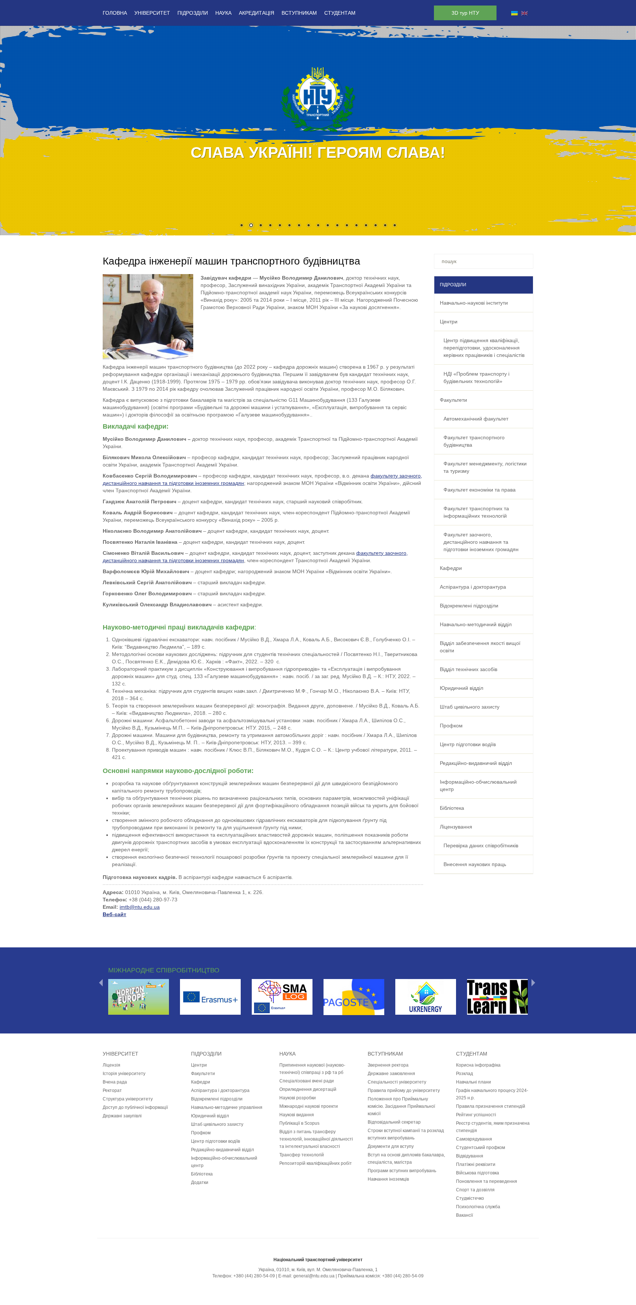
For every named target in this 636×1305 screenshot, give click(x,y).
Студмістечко (470, 1198)
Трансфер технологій (301, 1154)
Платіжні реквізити (475, 1164)
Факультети (453, 400)
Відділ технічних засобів (468, 669)
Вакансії (464, 1215)
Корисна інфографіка (478, 1065)
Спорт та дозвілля (475, 1189)
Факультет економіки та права (480, 490)
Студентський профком (480, 1147)
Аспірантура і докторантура (473, 587)
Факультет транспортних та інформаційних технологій (476, 512)
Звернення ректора (388, 1065)
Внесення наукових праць (475, 864)
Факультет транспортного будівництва (474, 441)
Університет (152, 13)
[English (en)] (524, 13)
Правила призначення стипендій (490, 1106)
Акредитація (256, 13)
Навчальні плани (473, 1082)
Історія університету (124, 1073)
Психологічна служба (478, 1206)
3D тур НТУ (465, 13)
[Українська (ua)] (514, 13)
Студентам (340, 13)
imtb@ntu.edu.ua (140, 907)
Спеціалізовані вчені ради (306, 1081)
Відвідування (469, 1156)
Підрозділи (192, 13)
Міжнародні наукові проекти (308, 1106)
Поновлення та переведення (486, 1181)
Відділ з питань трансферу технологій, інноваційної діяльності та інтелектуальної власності (316, 1139)
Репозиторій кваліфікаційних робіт (315, 1163)
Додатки (199, 1182)
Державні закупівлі (122, 1115)
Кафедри (451, 568)
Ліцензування (456, 827)
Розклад (464, 1073)
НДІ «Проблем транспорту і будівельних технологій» (476, 377)
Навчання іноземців (388, 1179)
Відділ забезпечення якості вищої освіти (480, 646)
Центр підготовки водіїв (468, 744)
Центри (448, 322)
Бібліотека (452, 808)
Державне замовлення (391, 1073)
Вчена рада (115, 1082)
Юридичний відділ (461, 688)
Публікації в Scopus (299, 1123)
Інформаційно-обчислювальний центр (478, 785)
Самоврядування (474, 1139)
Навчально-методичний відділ (476, 624)
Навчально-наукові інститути (474, 303)
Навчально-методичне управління (226, 1107)
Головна (115, 13)
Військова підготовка (477, 1172)
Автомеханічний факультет (476, 419)
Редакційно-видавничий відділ (476, 763)
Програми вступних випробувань (402, 1170)
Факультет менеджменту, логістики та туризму (485, 467)
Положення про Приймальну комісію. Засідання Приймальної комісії (401, 1106)
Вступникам (299, 13)
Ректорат (112, 1090)
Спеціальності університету (397, 1082)
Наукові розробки (297, 1097)
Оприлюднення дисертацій (307, 1089)
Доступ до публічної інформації (135, 1107)
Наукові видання (296, 1114)
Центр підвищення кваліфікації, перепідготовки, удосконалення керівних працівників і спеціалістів (484, 347)
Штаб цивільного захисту (469, 707)
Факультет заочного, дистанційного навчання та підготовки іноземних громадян (481, 542)
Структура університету (128, 1099)
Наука (223, 13)
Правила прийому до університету (404, 1090)
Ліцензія (111, 1065)
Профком (451, 725)
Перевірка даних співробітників (481, 845)
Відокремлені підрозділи (469, 606)
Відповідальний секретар (394, 1122)
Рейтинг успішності (476, 1114)
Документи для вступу (391, 1146)
